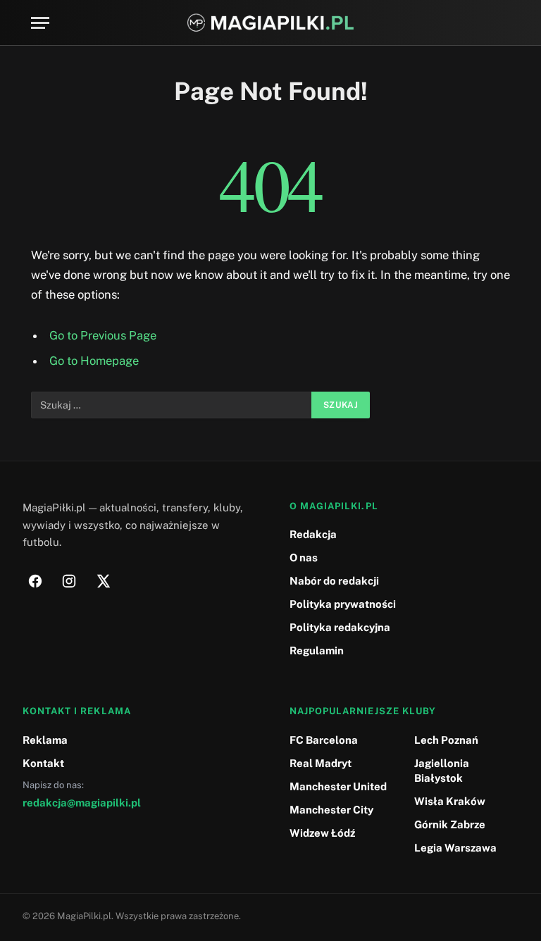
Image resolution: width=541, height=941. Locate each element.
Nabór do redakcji (334, 581)
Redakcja (313, 534)
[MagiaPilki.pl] (270, 23)
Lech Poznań (446, 740)
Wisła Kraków (449, 801)
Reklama (45, 740)
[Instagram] (69, 581)
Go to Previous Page (102, 335)
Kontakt (43, 763)
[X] (103, 581)
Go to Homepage (94, 361)
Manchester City (331, 810)
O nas (304, 557)
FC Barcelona (324, 740)
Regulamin (317, 650)
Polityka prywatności (343, 604)
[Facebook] (35, 581)
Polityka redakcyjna (340, 627)
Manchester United (338, 786)
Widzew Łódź (322, 833)
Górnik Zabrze (449, 824)
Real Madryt (321, 763)
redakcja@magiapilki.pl (82, 803)
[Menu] (40, 23)
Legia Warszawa (455, 848)
